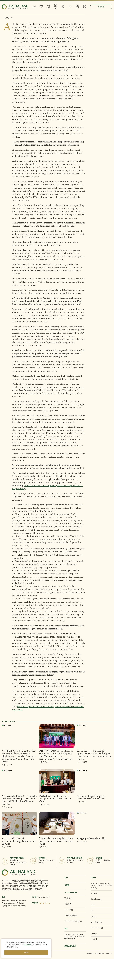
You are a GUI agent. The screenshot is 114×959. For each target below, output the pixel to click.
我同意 (26, 953)
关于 (34, 7)
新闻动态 (77, 7)
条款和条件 (99, 953)
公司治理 (62, 7)
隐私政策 (90, 953)
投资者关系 (55, 7)
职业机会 (84, 7)
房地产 (41, 7)
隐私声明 (27, 945)
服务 (70, 7)
